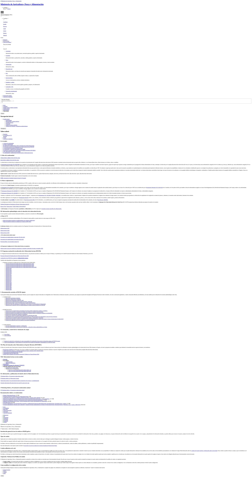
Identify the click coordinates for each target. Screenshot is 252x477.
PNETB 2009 (9, 283)
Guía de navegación (7, 410)
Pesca (7, 60)
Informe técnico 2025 (5, 228)
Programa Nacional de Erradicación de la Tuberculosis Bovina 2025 (20, 263)
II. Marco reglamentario (8, 144)
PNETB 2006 (9, 287)
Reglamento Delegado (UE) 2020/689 (10, 191)
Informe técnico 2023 (5, 232)
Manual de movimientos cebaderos (13, 298)
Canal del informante (7, 412)
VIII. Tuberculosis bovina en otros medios (12, 151)
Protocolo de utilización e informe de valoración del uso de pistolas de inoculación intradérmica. (23, 400)
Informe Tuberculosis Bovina (9, 395)
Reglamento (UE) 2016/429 (7, 187)
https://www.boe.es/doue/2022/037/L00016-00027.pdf (19, 370)
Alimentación (8, 64)
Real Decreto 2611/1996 (29, 199)
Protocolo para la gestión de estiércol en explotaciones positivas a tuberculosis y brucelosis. (24, 317)
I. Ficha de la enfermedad (8, 143)
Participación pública (7, 95)
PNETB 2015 (9, 276)
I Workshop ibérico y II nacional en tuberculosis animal (12, 376)
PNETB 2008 (9, 284)
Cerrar (2, 475)
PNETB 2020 (9, 270)
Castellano (5, 22)
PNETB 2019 (9, 272)
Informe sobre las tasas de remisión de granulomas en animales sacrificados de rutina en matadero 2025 (22, 248)
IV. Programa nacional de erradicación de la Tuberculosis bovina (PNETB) (18, 146)
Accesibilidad (6, 408)
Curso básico (7, 334)
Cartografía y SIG (9, 86)
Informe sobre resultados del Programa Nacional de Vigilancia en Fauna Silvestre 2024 (21, 354)
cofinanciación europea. (23, 258)
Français (5, 26)
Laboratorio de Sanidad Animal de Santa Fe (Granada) (13, 178)
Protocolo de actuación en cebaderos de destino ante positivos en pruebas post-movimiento (24, 312)
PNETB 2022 (9, 268)
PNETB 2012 (9, 280)
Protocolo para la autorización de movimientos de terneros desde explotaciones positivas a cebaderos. (27, 310)
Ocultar (2, 113)
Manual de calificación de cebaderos (13, 299)
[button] (126, 15)
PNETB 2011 (8, 281)
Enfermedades (6, 110)
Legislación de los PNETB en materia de (9, 258)
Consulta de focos (9, 122)
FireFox (4, 471)
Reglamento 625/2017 (24, 197)
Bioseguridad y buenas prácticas (12, 121)
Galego (4, 30)
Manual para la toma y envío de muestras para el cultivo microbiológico (20, 302)
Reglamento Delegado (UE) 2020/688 (10, 193)
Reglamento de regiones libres (12, 367)
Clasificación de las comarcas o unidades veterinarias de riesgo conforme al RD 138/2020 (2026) (23, 350)
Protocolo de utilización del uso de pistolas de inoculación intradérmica (20, 320)
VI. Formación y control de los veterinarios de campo (14, 149)
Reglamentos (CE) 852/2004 (45, 195)
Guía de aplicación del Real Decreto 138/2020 (13, 352)
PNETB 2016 (9, 275)
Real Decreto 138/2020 (8, 349)
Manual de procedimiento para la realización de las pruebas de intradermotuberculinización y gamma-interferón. (26, 398)
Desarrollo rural (9, 69)
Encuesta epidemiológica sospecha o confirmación (16, 325)
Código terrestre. (9, 361)
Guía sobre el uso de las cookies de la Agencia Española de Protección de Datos (40, 445)
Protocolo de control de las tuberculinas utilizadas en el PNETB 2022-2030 (21, 315)
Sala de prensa (6, 41)
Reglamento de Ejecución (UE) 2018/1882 (10, 164)
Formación (8, 123)
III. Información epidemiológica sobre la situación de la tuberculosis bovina (18, 145)
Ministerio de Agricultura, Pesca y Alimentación (22, 4)
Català (4, 28)
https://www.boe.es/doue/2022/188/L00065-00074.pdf (19, 371)
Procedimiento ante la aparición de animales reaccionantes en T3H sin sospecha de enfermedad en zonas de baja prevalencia (31, 316)
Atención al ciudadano (7, 96)
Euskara (4, 33)
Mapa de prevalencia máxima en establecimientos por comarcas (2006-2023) (19, 220)
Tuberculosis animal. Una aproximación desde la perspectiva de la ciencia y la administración (20, 380)
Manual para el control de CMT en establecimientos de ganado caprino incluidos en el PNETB (25, 305)
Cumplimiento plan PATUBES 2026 (10, 353)
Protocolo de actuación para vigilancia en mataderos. (16, 314)
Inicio (4, 105)
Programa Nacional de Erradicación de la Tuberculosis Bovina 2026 (15, 255)
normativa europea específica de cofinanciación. (52, 208)
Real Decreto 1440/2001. (103, 199)
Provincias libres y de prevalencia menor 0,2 (10, 241)
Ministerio (5, 39)
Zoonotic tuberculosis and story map (15, 382)
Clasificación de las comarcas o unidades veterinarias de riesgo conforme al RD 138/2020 (21, 397)
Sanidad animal (6, 108)
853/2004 (53, 195)
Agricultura (8, 51)
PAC (7, 73)
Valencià (5, 35)
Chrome (4, 472)
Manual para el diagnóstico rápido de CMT (15, 300)
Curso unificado (7, 335)
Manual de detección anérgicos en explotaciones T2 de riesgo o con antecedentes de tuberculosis (26, 304)
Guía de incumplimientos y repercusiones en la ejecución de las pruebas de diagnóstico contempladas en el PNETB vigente (29, 342)
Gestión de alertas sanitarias (11, 125)
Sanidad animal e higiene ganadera (10, 107)
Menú (11, 14)
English (4, 24)
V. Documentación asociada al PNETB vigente (13, 148)
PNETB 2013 (9, 279)
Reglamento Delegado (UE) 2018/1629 (154, 187)
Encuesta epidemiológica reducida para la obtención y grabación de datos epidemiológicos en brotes (26, 327)
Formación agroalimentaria (11, 91)
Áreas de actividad (7, 42)
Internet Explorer (6, 469)
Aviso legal (5, 411)
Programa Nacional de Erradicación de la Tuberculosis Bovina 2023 (20, 266)
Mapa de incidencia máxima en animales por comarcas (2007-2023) (17, 221)
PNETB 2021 (9, 269)
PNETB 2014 (9, 277)
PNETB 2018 (9, 273)
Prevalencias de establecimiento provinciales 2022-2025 (12, 239)
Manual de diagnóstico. (10, 363)
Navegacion (3, 128)
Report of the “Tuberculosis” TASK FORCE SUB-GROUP (13, 206)
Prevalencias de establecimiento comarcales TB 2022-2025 (13, 237)
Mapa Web (5, 409)
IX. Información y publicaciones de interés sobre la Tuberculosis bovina (18, 152)
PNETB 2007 (9, 286)
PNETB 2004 (9, 289)
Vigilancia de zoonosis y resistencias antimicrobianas (17, 126)
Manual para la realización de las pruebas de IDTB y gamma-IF (19, 301)
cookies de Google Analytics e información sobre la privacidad (204, 450)
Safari (4, 473)
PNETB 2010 (9, 282)
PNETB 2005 (9, 288)
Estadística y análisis (10, 82)
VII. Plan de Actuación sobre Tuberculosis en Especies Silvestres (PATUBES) (19, 150)
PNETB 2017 (9, 274)
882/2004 (58, 195)
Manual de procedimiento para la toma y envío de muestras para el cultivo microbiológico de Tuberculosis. (25, 401)
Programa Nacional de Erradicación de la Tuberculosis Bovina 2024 (20, 264)
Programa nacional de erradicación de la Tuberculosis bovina (16, 396)
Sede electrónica (9, 77)
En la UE (5, 359)
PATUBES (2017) (7, 402)
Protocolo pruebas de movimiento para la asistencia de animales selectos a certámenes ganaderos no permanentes (29, 313)
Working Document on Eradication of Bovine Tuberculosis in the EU (15, 204)
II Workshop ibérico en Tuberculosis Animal (10, 378)
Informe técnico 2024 (5, 230)
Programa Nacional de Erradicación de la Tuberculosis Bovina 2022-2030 (21, 267)
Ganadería (8, 55)
